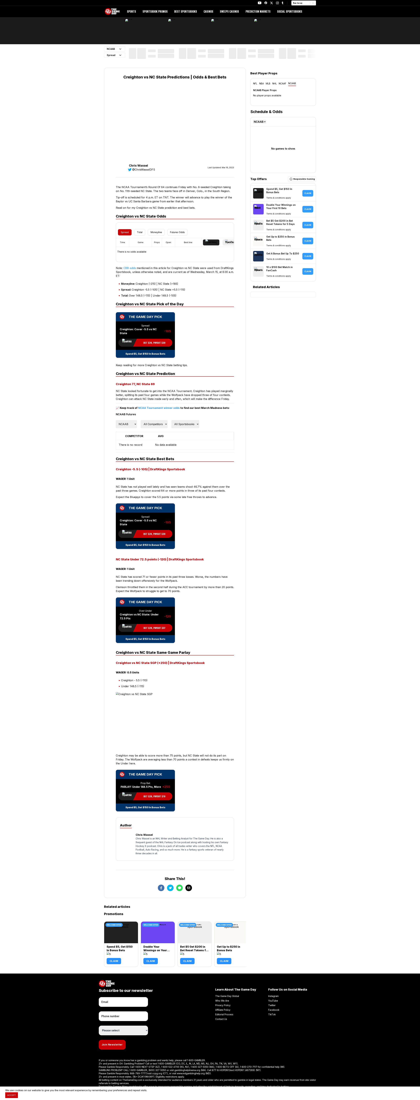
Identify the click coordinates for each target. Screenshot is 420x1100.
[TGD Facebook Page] (265, 2)
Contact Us (221, 1019)
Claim (114, 961)
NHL (274, 83)
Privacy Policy (223, 1005)
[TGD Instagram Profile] (277, 2)
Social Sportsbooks (289, 11)
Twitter (272, 1005)
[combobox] (293, 3)
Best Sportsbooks (185, 11)
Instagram (273, 996)
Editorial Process (224, 1014)
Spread (125, 232)
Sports (131, 11)
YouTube (273, 1000)
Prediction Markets (258, 11)
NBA (261, 83)
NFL (255, 83)
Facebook (273, 1009)
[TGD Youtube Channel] (260, 2)
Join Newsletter (112, 1044)
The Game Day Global (227, 996)
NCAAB (292, 83)
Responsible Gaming (304, 179)
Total (139, 232)
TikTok (272, 1014)
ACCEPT (11, 1095)
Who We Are (222, 1000)
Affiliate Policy (222, 1009)
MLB (268, 83)
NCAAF (282, 83)
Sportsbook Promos (155, 11)
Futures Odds (177, 232)
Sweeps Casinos (229, 11)
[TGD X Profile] (271, 3)
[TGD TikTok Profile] (282, 2)
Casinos (208, 11)
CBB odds (129, 268)
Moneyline (156, 232)
